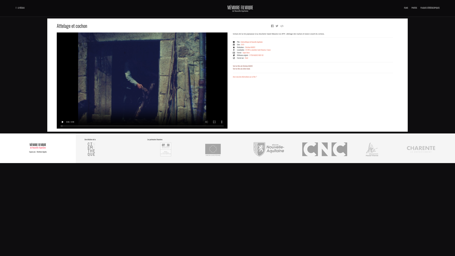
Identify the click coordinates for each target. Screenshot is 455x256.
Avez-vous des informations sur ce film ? (245, 77)
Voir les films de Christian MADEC (243, 66)
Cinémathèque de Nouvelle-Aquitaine (252, 42)
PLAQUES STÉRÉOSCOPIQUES (430, 8)
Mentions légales (42, 152)
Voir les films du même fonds (241, 69)
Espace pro (32, 152)
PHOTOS (414, 8)
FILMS (406, 8)
